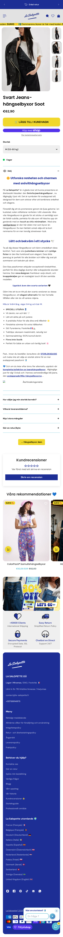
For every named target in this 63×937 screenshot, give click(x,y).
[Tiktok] (27, 891)
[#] (31, 594)
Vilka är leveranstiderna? (15, 409)
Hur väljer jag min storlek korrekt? (20, 399)
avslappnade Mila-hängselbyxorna (24, 376)
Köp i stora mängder (13, 418)
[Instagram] (7, 891)
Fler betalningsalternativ (31, 135)
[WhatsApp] (40, 891)
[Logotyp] (31, 16)
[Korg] (58, 16)
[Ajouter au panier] (8, 549)
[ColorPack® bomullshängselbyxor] (26, 530)
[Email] (33, 891)
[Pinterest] (20, 891)
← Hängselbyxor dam (31, 442)
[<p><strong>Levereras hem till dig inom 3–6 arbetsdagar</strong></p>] (31, 4)
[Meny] (5, 16)
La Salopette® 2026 (14, 910)
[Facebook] (14, 891)
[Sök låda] (47, 16)
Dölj (10, 171)
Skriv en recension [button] (31, 477)
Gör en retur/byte (12, 428)
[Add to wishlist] (46, 503)
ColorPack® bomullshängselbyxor (26, 564)
